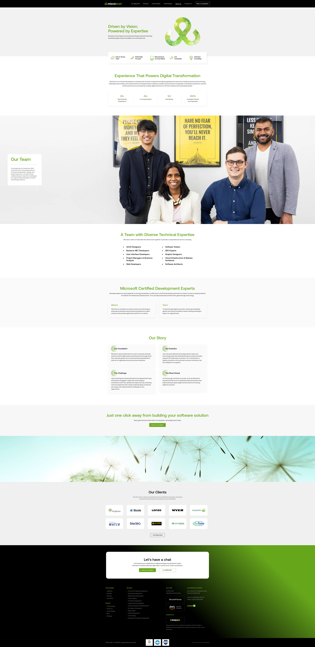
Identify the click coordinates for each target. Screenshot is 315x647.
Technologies (111, 606)
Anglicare (109, 591)
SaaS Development (134, 613)
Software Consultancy (135, 608)
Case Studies (111, 611)
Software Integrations (135, 601)
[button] (157, 425)
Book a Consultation (202, 3)
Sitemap (109, 616)
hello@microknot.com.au (173, 593)
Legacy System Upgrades (136, 603)
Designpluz (207, 642)
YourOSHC (110, 598)
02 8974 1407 (170, 591)
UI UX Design (132, 615)
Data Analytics (132, 598)
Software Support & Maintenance (138, 605)
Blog (108, 613)
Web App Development (135, 593)
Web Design (131, 610)
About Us (110, 608)
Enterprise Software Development (138, 618)
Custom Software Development (138, 591)
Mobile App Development (135, 596)
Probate (109, 596)
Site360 (109, 593)
